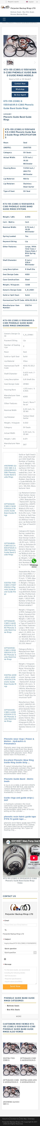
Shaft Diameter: (10, 260)
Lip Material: (9, 179)
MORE (18, 1016)
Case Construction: (11, 280)
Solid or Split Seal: (11, 295)
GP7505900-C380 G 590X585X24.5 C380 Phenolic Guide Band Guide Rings (10, 654)
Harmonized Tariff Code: (14, 300)
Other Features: (10, 247)
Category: (7, 153)
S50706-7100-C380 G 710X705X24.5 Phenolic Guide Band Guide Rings (10, 588)
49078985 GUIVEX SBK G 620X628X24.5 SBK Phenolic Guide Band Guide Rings (10, 471)
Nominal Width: (9, 227)
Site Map (23, 1119)
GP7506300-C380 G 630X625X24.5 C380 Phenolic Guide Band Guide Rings (10, 715)
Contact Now (20, 84)
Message (7, 964)
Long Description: (10, 269)
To (5, 930)
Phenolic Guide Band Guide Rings (26, 23)
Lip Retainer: (9, 184)
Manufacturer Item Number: (11, 306)
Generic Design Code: (12, 290)
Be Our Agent (20, 95)
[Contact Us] (34, 563)
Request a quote (13, 2)
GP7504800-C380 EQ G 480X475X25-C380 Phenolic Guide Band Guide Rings (10, 549)
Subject (7, 939)
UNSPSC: (7, 148)
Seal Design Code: (11, 274)
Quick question (10, 949)
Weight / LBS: (9, 217)
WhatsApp (20, 89)
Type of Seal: (9, 191)
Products (11, 23)
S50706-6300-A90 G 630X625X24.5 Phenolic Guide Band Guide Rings (10, 681)
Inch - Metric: (9, 222)
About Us (5, 1119)
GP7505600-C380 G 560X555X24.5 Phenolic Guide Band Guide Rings (10, 510)
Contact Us (15, 1119)
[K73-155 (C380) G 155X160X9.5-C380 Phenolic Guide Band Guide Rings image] (20, 46)
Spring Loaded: (9, 236)
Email (6, 921)
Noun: (5, 143)
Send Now (15, 986)
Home (4, 23)
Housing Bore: (9, 168)
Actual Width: (9, 157)
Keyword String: (10, 241)
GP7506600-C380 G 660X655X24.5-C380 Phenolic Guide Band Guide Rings (10, 626)
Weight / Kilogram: (11, 285)
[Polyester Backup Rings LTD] (5, 7)
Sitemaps (31, 1119)
